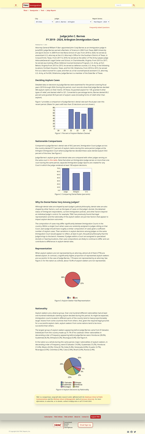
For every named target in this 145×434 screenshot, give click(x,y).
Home (25, 10)
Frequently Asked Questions (100, 27)
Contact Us (85, 417)
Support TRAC (95, 417)
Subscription (48, 417)
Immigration (35, 5)
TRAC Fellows (58, 417)
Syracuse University (87, 399)
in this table (52, 160)
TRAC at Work (68, 417)
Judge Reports (51, 10)
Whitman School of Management (64, 399)
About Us (77, 417)
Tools (42, 10)
